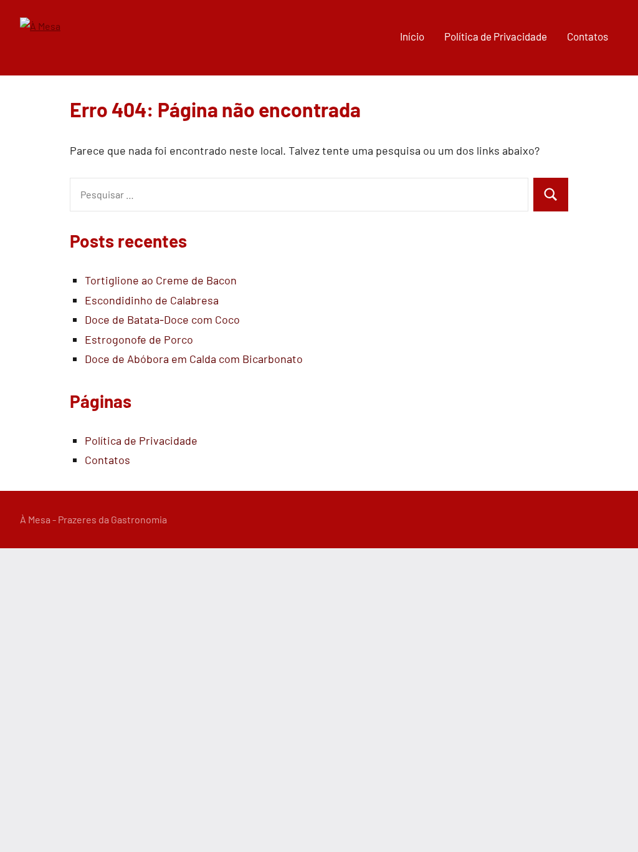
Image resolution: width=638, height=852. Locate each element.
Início (412, 36)
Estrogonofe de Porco (139, 339)
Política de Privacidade (495, 36)
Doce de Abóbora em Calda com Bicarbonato (194, 358)
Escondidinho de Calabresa (152, 300)
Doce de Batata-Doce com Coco (162, 319)
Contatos (587, 36)
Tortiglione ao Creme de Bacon (161, 280)
